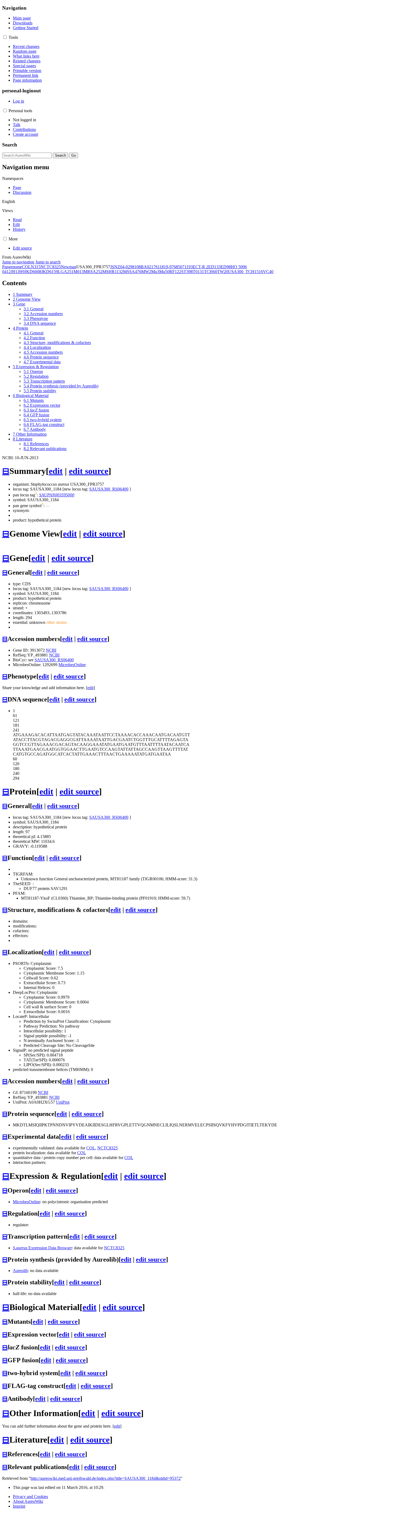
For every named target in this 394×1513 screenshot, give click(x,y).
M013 (78, 271)
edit (56, 471)
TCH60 (210, 271)
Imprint (19, 1506)
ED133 (214, 267)
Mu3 (155, 271)
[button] (5, 37)
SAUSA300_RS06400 (108, 489)
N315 (35, 267)
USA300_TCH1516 (245, 271)
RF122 (175, 271)
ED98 (226, 267)
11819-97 (166, 267)
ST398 (187, 271)
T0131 (198, 271)
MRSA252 (93, 271)
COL (26, 267)
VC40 (268, 271)
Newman (68, 267)
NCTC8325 (50, 267)
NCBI (51, 650)
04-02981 (128, 267)
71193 (187, 267)
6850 (178, 267)
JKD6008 (33, 271)
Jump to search (48, 262)
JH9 (21, 271)
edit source (88, 471)
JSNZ (115, 267)
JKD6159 (49, 271)
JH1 (14, 271)
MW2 (146, 271)
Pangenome (12, 267)
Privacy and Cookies (30, 1496)
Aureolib (20, 1270)
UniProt (62, 1102)
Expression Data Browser (42, 1248)
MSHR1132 (112, 271)
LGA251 (65, 271)
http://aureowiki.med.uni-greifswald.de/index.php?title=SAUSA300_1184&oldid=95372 (106, 1478)
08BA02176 (147, 267)
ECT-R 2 (200, 267)
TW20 (222, 271)
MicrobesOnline (72, 664)
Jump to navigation (18, 262)
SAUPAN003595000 (56, 495)
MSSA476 (132, 271)
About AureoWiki (28, 1501)
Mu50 (164, 271)
